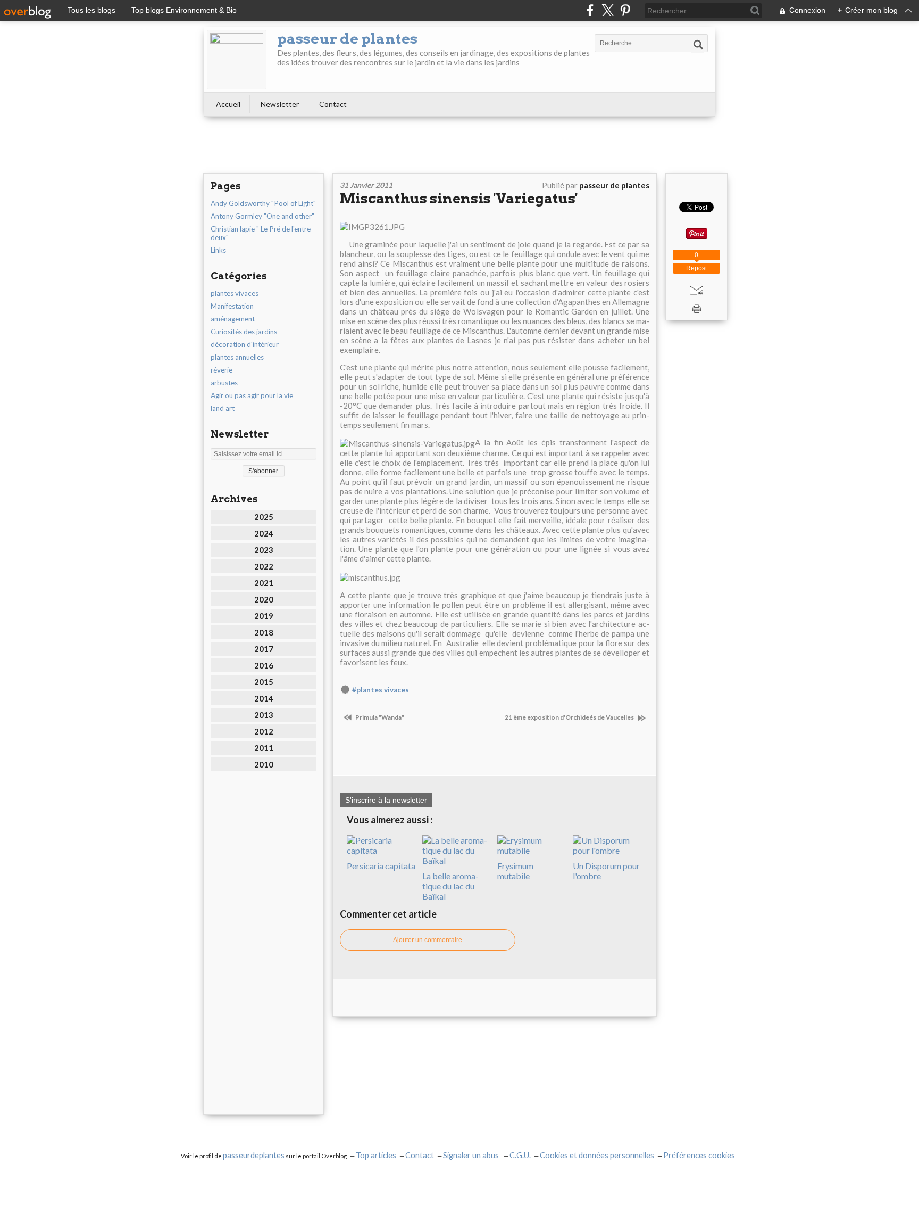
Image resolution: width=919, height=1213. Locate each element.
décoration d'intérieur (245, 344)
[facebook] (590, 10)
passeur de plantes (347, 38)
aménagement (233, 319)
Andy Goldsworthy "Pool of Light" (263, 203)
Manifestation (232, 306)
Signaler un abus (471, 1155)
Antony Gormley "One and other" (262, 216)
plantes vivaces (234, 293)
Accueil (228, 104)
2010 (263, 764)
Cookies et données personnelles (597, 1155)
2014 (263, 698)
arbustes (224, 382)
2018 (263, 632)
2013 (263, 715)
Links (218, 250)
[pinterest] (625, 10)
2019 (263, 616)
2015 (263, 682)
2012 (263, 731)
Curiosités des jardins (244, 331)
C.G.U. (520, 1155)
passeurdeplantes (254, 1155)
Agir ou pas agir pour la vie (252, 395)
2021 (263, 583)
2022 (263, 566)
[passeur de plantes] (236, 59)
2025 (263, 517)
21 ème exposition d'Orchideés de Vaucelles (570, 717)
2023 (263, 550)
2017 (263, 649)
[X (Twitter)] (607, 10)
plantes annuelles (237, 357)
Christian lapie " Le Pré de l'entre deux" (261, 233)
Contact (333, 104)
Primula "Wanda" (379, 717)
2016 (263, 665)
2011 (263, 748)
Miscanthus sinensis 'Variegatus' (459, 198)
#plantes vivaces (380, 690)
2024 (263, 533)
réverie (221, 370)
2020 (263, 599)
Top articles (376, 1155)
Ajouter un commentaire (427, 940)
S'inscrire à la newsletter (386, 800)
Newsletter (280, 104)
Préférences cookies (699, 1155)
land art (223, 408)
